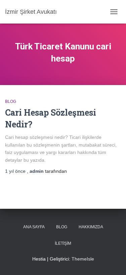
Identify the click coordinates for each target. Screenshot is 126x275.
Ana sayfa (34, 227)
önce (16, 171)
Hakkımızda (91, 227)
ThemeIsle (83, 259)
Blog (10, 101)
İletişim (63, 243)
